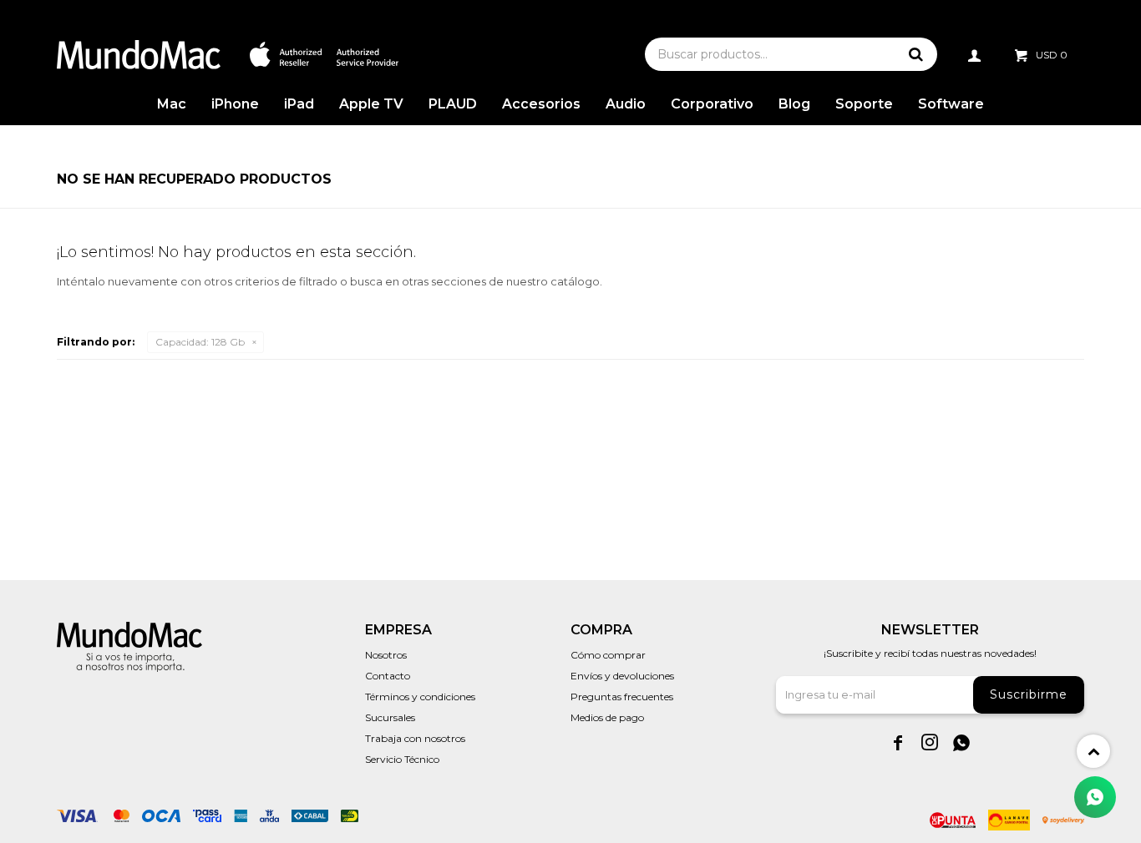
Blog (794, 104)
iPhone (235, 104)
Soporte (864, 104)
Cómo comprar (608, 655)
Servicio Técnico (402, 759)
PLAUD (453, 104)
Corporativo (712, 104)
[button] (916, 54)
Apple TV (371, 104)
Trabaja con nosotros (415, 738)
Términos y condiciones (420, 696)
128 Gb (200, 342)
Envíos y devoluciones (622, 675)
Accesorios (541, 104)
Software (951, 104)
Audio (626, 104)
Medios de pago (607, 717)
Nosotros (386, 655)
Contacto (387, 675)
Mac (171, 104)
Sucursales (390, 717)
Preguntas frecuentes (621, 696)
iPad (299, 104)
